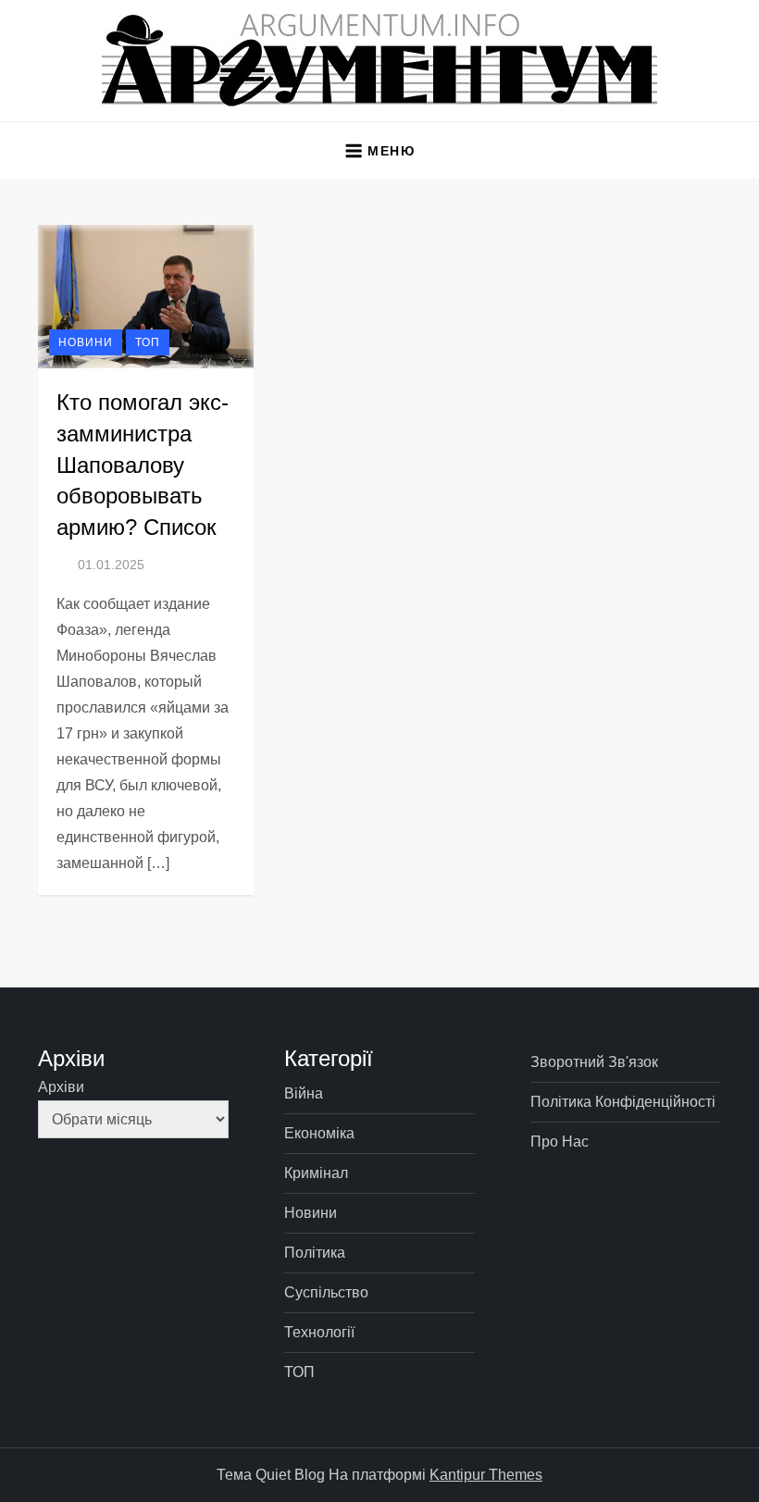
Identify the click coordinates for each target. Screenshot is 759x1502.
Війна (303, 1093)
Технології (319, 1332)
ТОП (147, 342)
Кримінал (316, 1173)
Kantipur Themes (485, 1475)
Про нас (559, 1141)
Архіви (61, 1087)
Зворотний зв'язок (594, 1062)
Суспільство (326, 1292)
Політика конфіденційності (622, 1102)
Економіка (319, 1133)
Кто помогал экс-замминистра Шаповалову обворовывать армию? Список (142, 464)
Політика (314, 1252)
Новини (85, 342)
